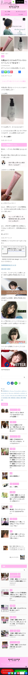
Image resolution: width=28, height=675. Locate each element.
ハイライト (22, 393)
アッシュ (12, 391)
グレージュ (11, 393)
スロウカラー (17, 393)
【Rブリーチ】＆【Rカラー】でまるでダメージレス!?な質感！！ (17, 414)
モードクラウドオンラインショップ (7, 671)
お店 (3, 388)
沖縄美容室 (13, 397)
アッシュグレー (17, 391)
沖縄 (9, 397)
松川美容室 (5, 397)
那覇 (22, 397)
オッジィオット (4, 393)
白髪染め (18, 397)
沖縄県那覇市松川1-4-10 (8, 265)
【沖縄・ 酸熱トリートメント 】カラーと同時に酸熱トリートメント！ (18, 581)
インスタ (21, 14)
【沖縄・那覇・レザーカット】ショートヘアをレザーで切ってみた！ (17, 536)
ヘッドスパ (7, 395)
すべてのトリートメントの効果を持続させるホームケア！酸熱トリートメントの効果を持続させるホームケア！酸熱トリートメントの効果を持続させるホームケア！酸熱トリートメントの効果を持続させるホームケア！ (17, 460)
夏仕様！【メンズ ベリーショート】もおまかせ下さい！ (17, 511)
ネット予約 (7, 11)
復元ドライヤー (21, 395)
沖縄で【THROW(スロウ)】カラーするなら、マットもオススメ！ (17, 441)
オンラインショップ (20, 11)
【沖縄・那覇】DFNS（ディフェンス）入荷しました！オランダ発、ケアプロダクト (18, 622)
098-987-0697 (5, 269)
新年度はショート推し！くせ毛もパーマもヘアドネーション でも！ (17, 524)
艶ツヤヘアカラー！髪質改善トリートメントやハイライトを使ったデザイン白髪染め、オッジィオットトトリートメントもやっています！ (14, 665)
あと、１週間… (14, 486)
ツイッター (7, 14)
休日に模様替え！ (15, 476)
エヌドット (24, 391)
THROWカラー (6, 391)
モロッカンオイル (14, 395)
